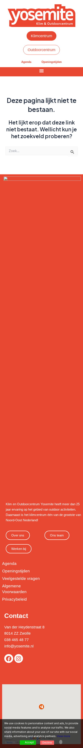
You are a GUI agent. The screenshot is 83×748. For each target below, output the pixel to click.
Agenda (26, 62)
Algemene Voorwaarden (14, 589)
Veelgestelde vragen (21, 578)
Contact (16, 615)
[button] (41, 70)
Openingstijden (52, 62)
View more (63, 736)
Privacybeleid (14, 599)
